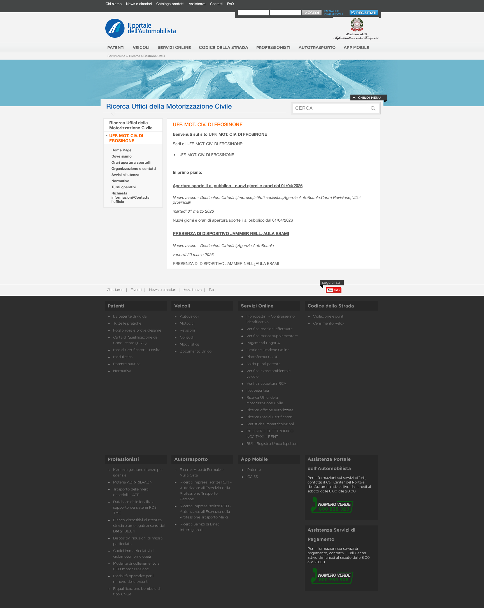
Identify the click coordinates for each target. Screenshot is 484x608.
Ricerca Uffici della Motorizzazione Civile (131, 125)
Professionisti (123, 459)
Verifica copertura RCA (266, 384)
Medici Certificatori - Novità (136, 350)
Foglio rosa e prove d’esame (137, 330)
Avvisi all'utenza (125, 175)
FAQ (230, 4)
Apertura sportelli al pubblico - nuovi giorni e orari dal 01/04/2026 (237, 185)
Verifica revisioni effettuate (269, 329)
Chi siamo (114, 4)
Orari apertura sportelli (130, 162)
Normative (120, 181)
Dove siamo (121, 156)
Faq (211, 290)
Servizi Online (257, 306)
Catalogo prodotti (170, 4)
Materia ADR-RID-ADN (132, 482)
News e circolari (139, 4)
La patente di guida (129, 316)
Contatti (216, 4)
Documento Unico (195, 351)
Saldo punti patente (263, 364)
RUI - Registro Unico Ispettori (271, 444)
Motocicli (187, 323)
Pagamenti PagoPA (263, 343)
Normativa (122, 371)
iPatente (253, 470)
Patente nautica (126, 364)
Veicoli (182, 306)
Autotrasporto (191, 459)
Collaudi (187, 337)
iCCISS (252, 477)
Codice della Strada (331, 306)
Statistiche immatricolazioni (270, 424)
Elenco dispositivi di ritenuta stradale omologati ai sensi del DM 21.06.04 (139, 525)
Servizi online (116, 56)
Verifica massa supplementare (272, 336)
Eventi (136, 290)
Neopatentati (257, 391)
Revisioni (187, 330)
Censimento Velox (328, 323)
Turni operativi (123, 187)
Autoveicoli (189, 316)
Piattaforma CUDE (262, 357)
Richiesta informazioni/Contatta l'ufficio (130, 197)
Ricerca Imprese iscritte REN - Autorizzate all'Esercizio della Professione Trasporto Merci (205, 511)
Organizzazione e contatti (133, 168)
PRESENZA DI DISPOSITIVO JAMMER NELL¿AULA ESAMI (231, 233)
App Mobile (254, 459)
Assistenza (197, 4)
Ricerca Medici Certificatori (269, 417)
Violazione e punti (328, 316)
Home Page (121, 150)
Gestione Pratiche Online (267, 350)
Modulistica (122, 357)
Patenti (116, 306)
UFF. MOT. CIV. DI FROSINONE (126, 138)
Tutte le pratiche (127, 323)
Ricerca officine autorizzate (269, 410)
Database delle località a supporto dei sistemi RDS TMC (135, 507)
